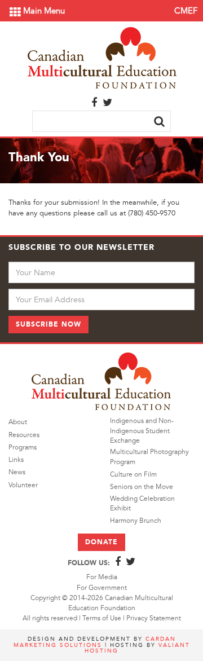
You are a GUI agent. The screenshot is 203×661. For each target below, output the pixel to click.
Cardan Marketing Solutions (95, 641)
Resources (23, 435)
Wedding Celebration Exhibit (142, 504)
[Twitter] (107, 103)
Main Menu (43, 11)
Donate (101, 542)
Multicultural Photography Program (149, 457)
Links (16, 460)
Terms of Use (101, 618)
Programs (22, 447)
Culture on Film (133, 474)
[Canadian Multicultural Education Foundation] (101, 56)
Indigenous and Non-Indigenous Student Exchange (142, 431)
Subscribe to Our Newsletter (81, 247)
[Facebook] (94, 103)
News (16, 472)
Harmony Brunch (135, 521)
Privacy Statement (153, 618)
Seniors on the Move (141, 487)
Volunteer (23, 485)
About (17, 422)
